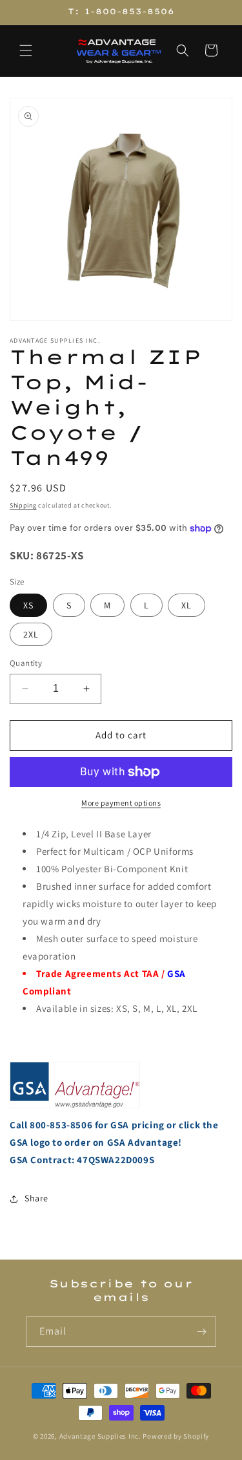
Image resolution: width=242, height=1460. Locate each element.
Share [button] (36, 1198)
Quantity (26, 663)
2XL (31, 634)
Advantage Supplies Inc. (100, 1436)
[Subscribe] (201, 1331)
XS (28, 605)
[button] (26, 50)
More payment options (121, 803)
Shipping (23, 505)
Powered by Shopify (176, 1436)
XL (186, 605)
